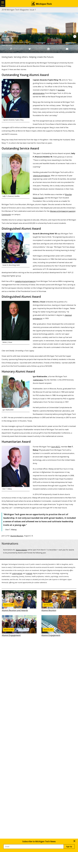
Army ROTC (55, 446)
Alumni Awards (21, 550)
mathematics (38, 380)
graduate (29, 573)
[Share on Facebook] (11, 48)
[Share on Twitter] (29, 48)
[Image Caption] (74, 36)
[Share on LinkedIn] (48, 48)
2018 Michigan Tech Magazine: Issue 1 (19, 10)
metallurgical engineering (25, 281)
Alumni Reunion (16, 536)
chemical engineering (41, 175)
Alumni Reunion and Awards (15, 608)
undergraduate (17, 573)
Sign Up (69, 846)
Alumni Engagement (11, 633)
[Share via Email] (67, 48)
